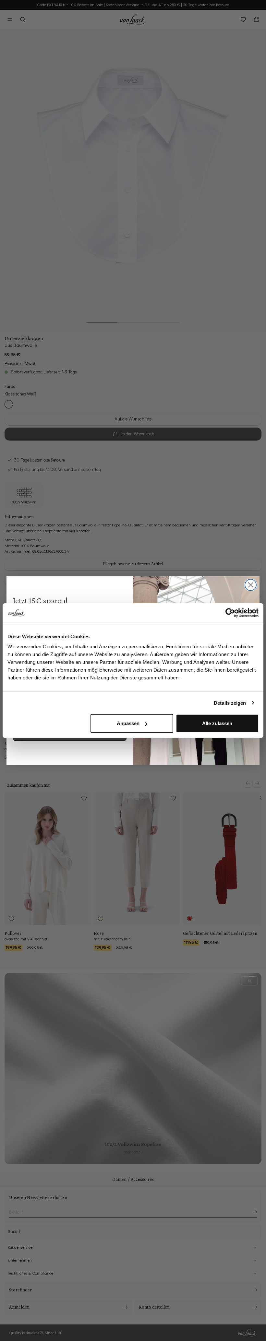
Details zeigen (230, 702)
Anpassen (128, 723)
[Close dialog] (250, 585)
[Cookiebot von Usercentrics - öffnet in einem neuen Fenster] (230, 613)
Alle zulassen (217, 723)
